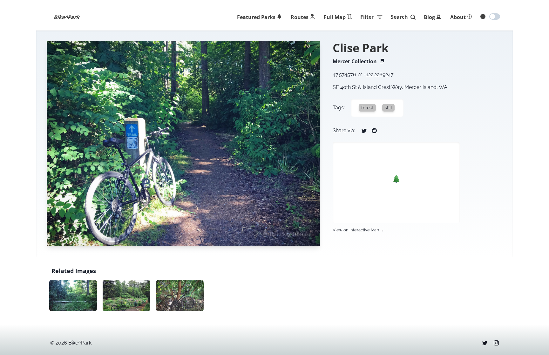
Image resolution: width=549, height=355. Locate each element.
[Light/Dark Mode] (494, 16)
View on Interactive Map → (358, 230)
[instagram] (496, 342)
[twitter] (484, 342)
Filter (367, 16)
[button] (396, 179)
